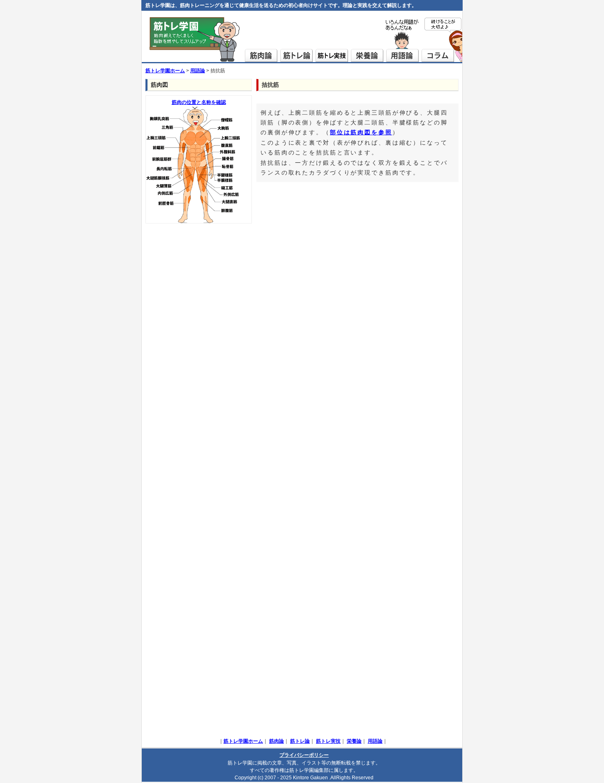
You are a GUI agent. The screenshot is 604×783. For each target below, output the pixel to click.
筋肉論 (261, 40)
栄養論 (367, 40)
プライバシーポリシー (304, 755)
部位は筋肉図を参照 (361, 132)
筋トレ (195, 40)
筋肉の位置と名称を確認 (199, 102)
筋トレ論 (296, 40)
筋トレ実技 (332, 40)
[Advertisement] (199, 351)
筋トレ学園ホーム (165, 70)
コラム (442, 40)
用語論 (402, 40)
